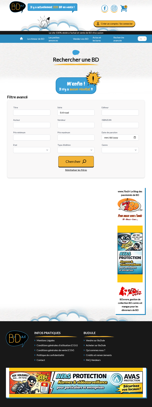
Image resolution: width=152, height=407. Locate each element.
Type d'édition (64, 145)
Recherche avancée (118, 39)
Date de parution (109, 132)
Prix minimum (19, 132)
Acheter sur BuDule (96, 345)
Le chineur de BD (35, 38)
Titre (15, 107)
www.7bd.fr (124, 191)
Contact (41, 360)
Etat (15, 145)
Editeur (105, 107)
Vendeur (61, 120)
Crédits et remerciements (99, 355)
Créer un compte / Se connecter (117, 23)
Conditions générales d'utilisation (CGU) (57, 345)
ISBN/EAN (106, 120)
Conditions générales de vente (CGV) (55, 350)
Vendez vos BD (80, 38)
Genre (105, 145)
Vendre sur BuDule (95, 340)
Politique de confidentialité (50, 355)
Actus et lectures (97, 39)
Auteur (16, 120)
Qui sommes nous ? (95, 350)
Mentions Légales (46, 340)
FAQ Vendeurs (93, 360)
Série (59, 107)
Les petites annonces (54, 39)
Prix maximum (63, 132)
